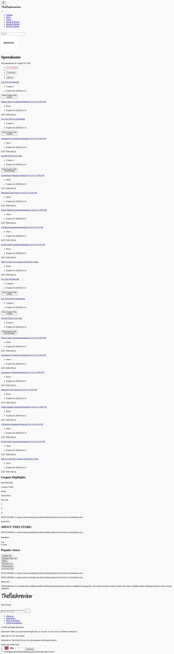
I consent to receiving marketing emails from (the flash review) (29, 652)
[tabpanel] (87, 178)
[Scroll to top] (3, 3)
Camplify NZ (6, 556)
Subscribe (30, 649)
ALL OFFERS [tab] (12, 68)
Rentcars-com (7, 564)
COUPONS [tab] (11, 73)
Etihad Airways (7, 566)
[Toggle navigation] (2, 11)
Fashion (9, 15)
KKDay (4, 561)
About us (10, 616)
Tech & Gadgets (12, 26)
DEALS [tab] (10, 78)
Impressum (10, 618)
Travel (8, 19)
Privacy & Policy (13, 621)
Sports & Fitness (12, 22)
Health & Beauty (13, 24)
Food (8, 17)
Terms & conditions (14, 623)
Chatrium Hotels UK (9, 558)
